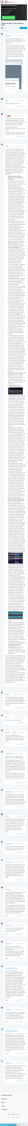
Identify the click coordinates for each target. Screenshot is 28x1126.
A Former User (8, 862)
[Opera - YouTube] (13, 1114)
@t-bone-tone (9, 928)
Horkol (6, 816)
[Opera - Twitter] (11, 1114)
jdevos (6, 100)
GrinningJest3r (8, 791)
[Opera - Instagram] (19, 1114)
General (4, 27)
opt (6, 115)
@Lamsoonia (8, 38)
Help (2, 1102)
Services (4, 1099)
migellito (7, 732)
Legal (3, 1106)
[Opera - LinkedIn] (16, 1114)
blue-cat (7, 717)
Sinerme (7, 694)
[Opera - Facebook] (9, 1114)
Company (4, 1109)
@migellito (7, 846)
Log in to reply (23, 27)
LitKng (6, 146)
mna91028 (7, 35)
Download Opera (9, 17)
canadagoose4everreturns (11, 968)
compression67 (9, 753)
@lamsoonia (8, 720)
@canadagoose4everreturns (12, 1012)
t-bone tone (8, 889)
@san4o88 (8, 697)
